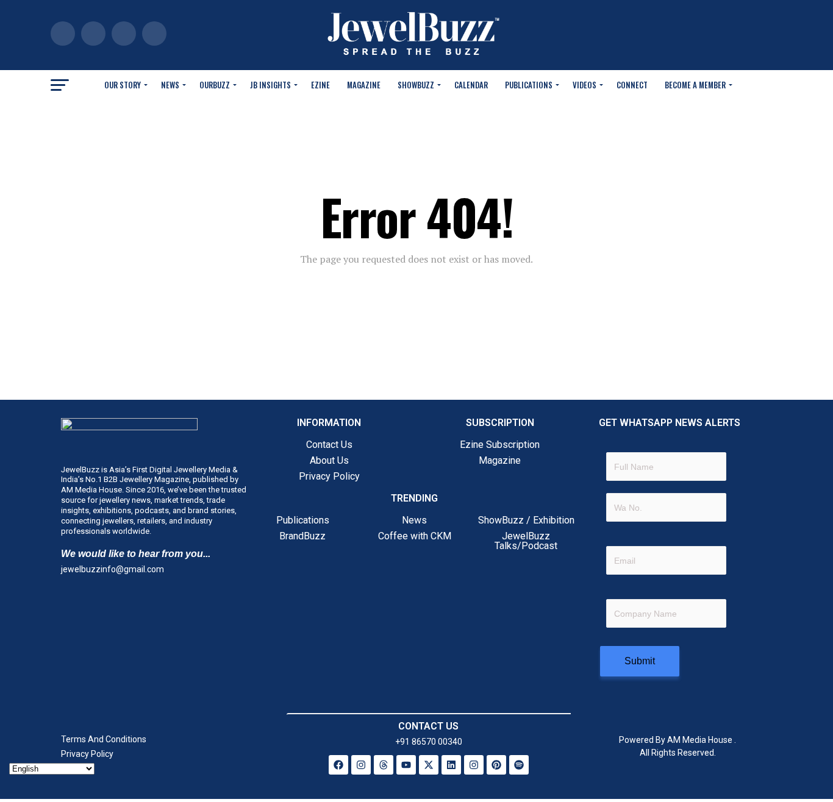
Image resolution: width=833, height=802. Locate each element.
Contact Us (329, 444)
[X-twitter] (428, 765)
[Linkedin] (451, 765)
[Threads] (383, 765)
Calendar (471, 85)
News (170, 85)
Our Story (122, 85)
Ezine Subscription (500, 444)
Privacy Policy (329, 476)
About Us (329, 460)
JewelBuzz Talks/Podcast (526, 541)
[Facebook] (338, 765)
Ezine (320, 85)
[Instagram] (361, 765)
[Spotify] (519, 765)
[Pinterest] (496, 765)
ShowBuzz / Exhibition (526, 520)
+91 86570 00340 (428, 742)
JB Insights (270, 85)
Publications (528, 85)
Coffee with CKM (414, 536)
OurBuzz (214, 85)
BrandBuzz (302, 536)
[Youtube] (406, 765)
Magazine (364, 85)
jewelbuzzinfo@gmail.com (112, 569)
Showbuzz (416, 85)
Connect (632, 85)
